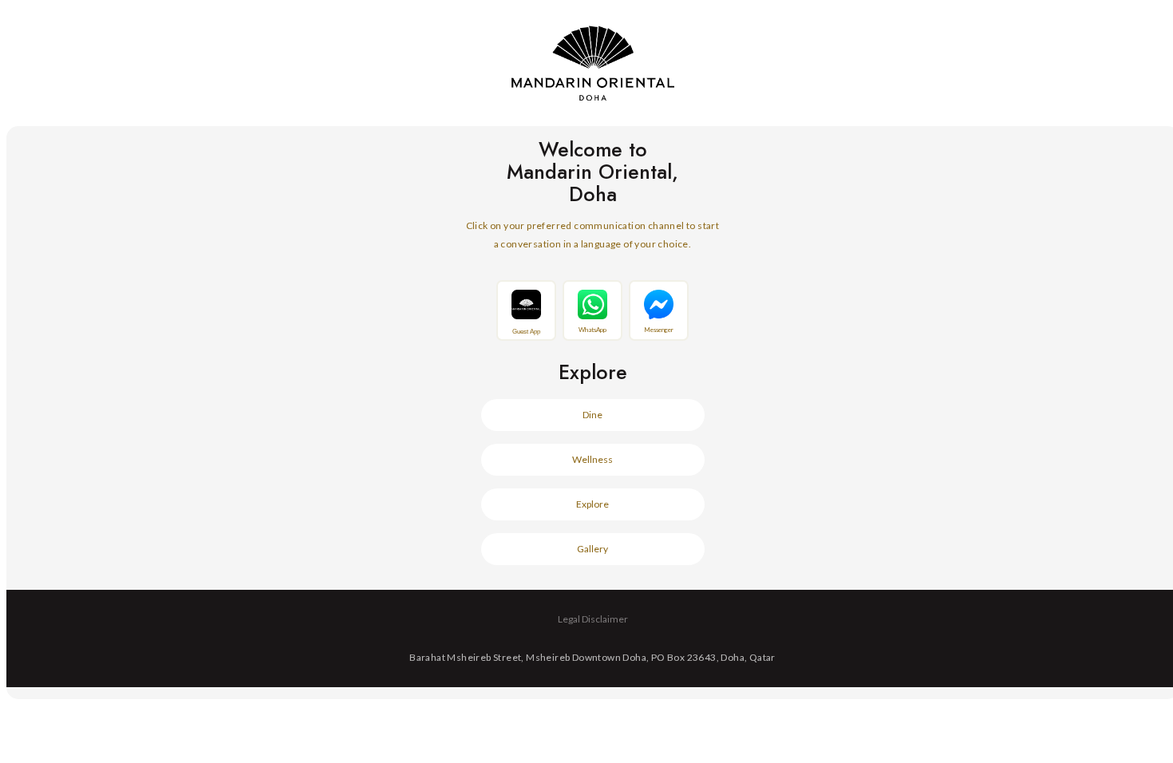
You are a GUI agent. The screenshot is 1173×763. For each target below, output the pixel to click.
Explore (592, 504)
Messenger (658, 330)
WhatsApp (592, 330)
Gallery (592, 549)
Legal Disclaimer (593, 619)
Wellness (592, 459)
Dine (592, 414)
